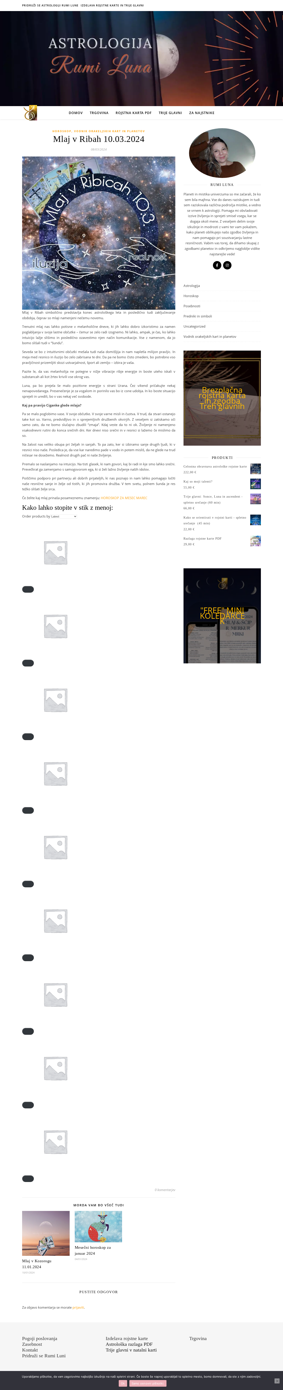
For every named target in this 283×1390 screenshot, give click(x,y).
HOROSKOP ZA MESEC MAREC (124, 498)
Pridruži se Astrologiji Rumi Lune (50, 5)
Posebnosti (192, 306)
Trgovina (99, 113)
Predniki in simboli (198, 316)
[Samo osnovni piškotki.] (277, 1381)
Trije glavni (170, 113)
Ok (123, 1383)
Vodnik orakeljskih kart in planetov (109, 131)
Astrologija (192, 285)
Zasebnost (32, 1344)
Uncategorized (194, 326)
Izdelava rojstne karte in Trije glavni (112, 5)
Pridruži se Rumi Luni (44, 1355)
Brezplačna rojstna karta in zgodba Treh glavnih (222, 398)
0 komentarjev (165, 1190)
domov (76, 113)
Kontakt (30, 1350)
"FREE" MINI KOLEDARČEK (222, 615)
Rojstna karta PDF (134, 113)
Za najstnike (201, 113)
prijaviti (78, 1307)
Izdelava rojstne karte (127, 1338)
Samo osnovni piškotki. (148, 1383)
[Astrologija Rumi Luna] (30, 112)
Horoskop (61, 131)
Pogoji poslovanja (39, 1338)
